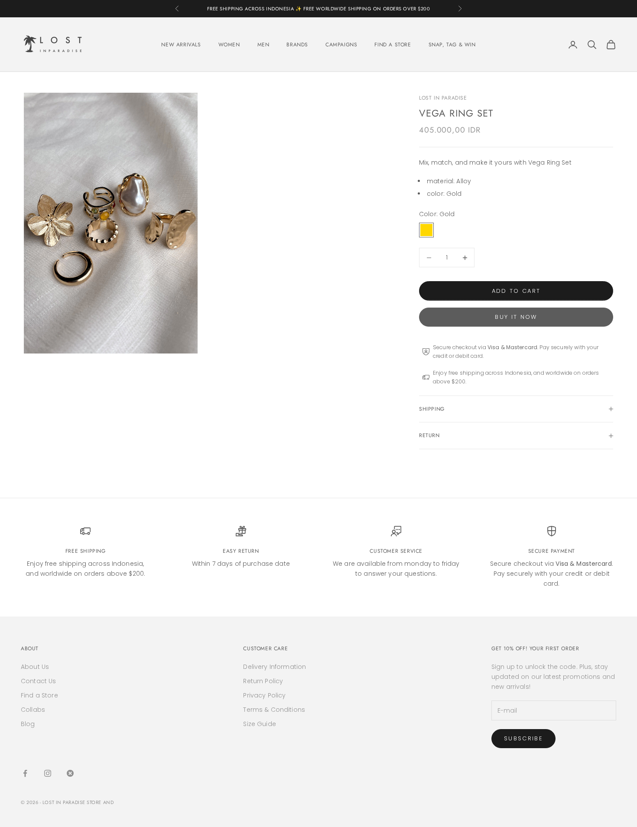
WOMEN (229, 45)
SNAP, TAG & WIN (452, 45)
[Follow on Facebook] (25, 773)
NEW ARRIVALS (181, 45)
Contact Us (38, 681)
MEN (263, 45)
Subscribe (523, 738)
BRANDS (297, 45)
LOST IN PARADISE (443, 98)
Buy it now (516, 317)
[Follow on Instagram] (47, 773)
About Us (35, 666)
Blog (28, 724)
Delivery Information (274, 666)
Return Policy (263, 681)
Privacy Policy (264, 695)
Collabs (33, 709)
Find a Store (39, 695)
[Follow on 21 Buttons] (70, 773)
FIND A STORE (392, 45)
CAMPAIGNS (341, 45)
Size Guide (259, 724)
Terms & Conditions (274, 709)
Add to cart (516, 291)
